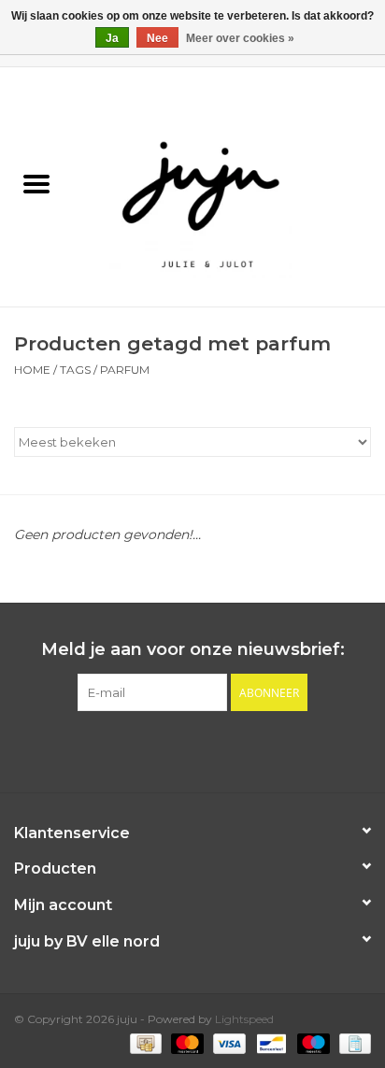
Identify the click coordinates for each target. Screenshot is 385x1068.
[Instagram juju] (209, 749)
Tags (75, 370)
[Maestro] (312, 1042)
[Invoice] (352, 1042)
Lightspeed (244, 1019)
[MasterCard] (185, 1042)
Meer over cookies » (240, 38)
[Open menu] (36, 183)
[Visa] (228, 1042)
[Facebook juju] (176, 749)
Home (32, 370)
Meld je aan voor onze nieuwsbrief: (193, 650)
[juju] (228, 186)
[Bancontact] (269, 1042)
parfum (125, 370)
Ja (112, 38)
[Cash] (143, 1042)
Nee (157, 38)
